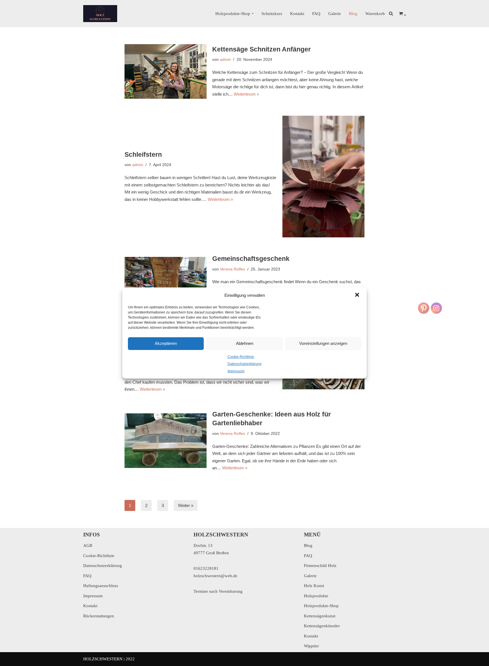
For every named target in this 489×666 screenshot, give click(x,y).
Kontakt (297, 13)
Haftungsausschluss (100, 585)
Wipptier (311, 646)
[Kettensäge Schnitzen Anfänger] (166, 71)
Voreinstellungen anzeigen (323, 343)
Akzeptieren (166, 343)
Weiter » (185, 505)
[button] (357, 295)
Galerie (334, 13)
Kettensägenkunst (319, 616)
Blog (353, 13)
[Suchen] (391, 13)
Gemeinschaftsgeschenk (250, 258)
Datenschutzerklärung (244, 364)
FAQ (316, 13)
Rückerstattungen (98, 616)
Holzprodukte (316, 596)
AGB (87, 545)
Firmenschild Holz (320, 565)
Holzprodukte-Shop (321, 605)
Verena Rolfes (232, 269)
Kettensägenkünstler (322, 626)
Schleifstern (143, 154)
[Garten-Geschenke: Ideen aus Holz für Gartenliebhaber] (166, 440)
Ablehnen (244, 343)
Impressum (236, 371)
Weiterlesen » (246, 94)
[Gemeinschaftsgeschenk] (166, 284)
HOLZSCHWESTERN (103, 659)
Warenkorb (375, 13)
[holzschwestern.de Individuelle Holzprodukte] (100, 13)
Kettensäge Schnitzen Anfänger (261, 49)
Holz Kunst (314, 585)
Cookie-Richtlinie (241, 357)
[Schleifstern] (323, 176)
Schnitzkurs (271, 13)
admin (225, 59)
